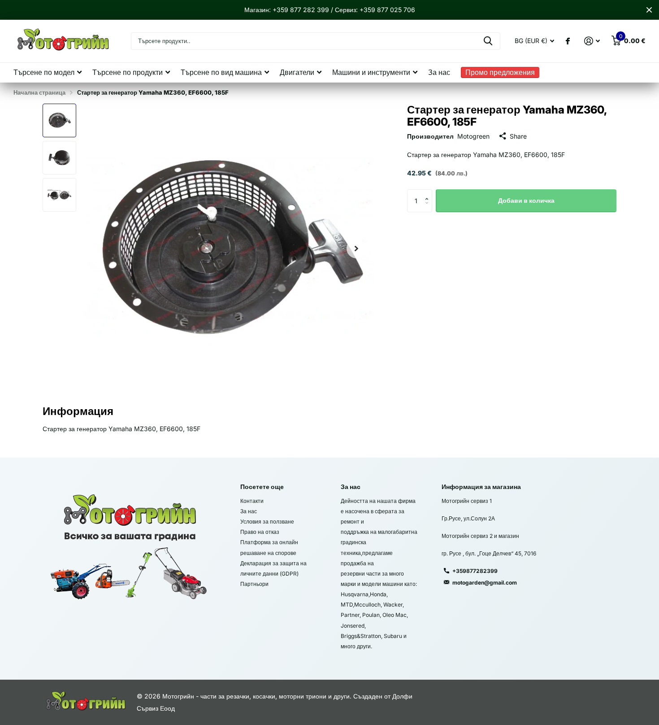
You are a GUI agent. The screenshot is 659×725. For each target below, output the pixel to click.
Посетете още (262, 486)
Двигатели (297, 72)
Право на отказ (259, 531)
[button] (356, 249)
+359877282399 (475, 571)
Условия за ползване (267, 521)
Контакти (252, 501)
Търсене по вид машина (221, 72)
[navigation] (59, 120)
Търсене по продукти (127, 72)
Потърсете (488, 41)
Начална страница (39, 92)
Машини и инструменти (371, 72)
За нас (439, 72)
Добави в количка (526, 200)
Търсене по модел (43, 72)
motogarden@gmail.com (484, 582)
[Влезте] (592, 41)
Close (649, 10)
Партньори (254, 584)
